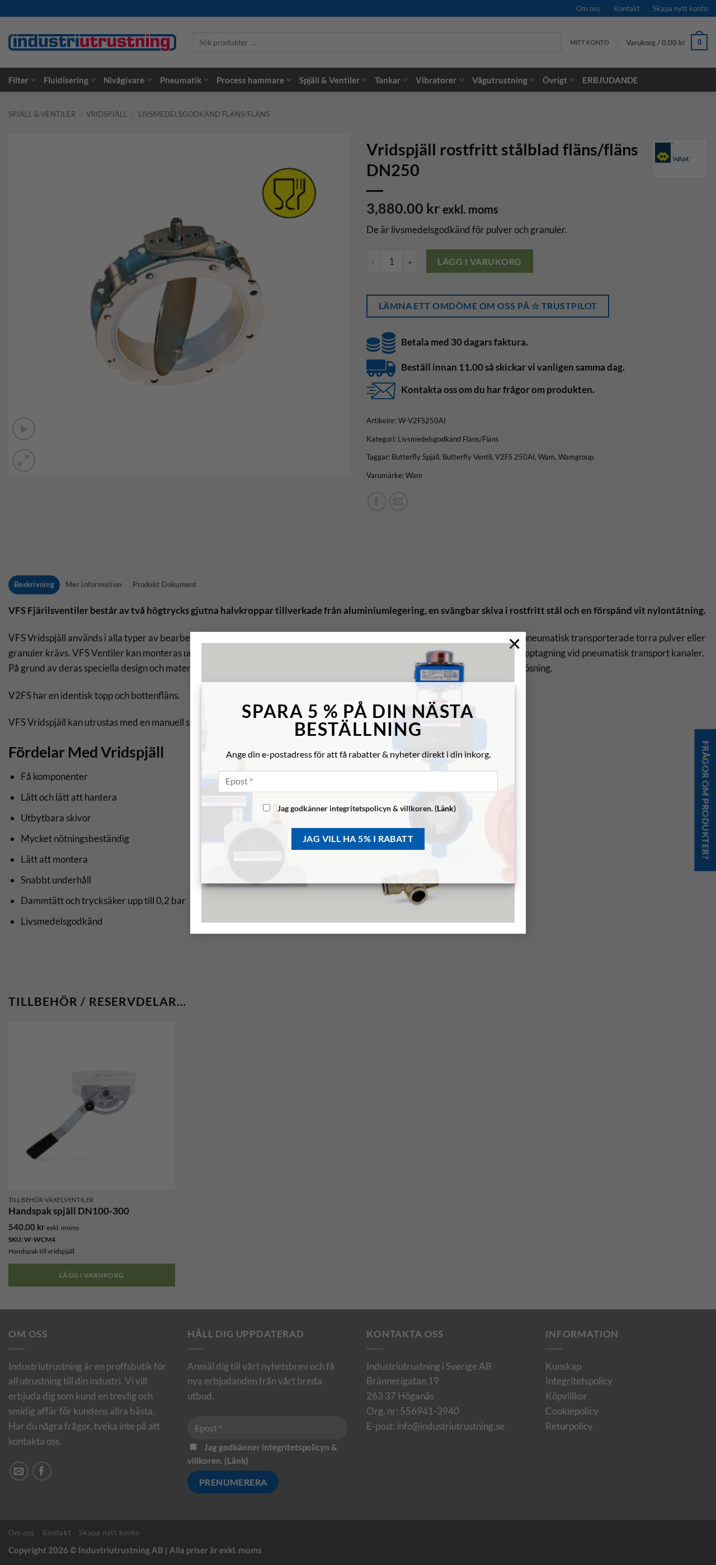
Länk (445, 808)
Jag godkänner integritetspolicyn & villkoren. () (366, 808)
